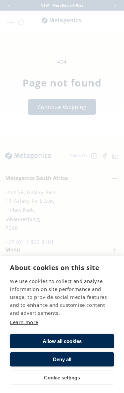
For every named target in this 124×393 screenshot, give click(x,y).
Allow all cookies (62, 341)
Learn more (24, 322)
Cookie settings (62, 377)
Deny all (62, 359)
